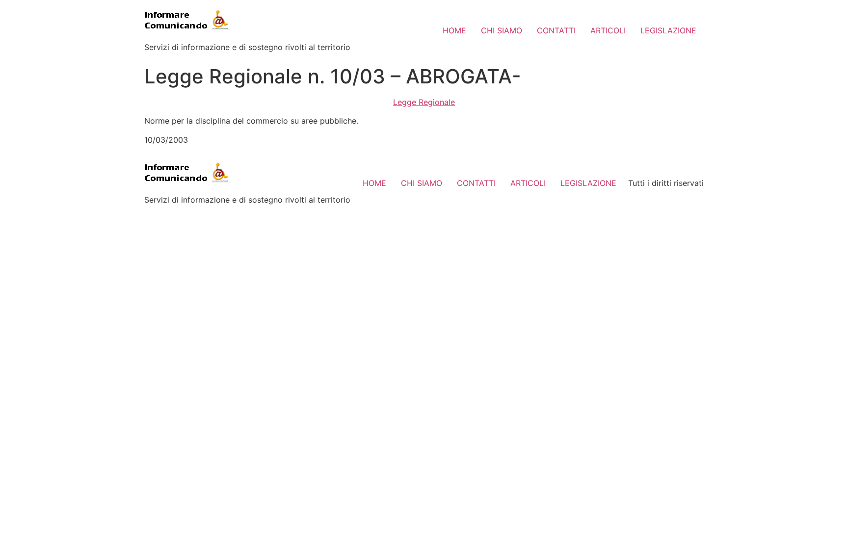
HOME (454, 30)
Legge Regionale (424, 102)
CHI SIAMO (501, 30)
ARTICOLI (608, 30)
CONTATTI (556, 30)
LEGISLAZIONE (668, 30)
